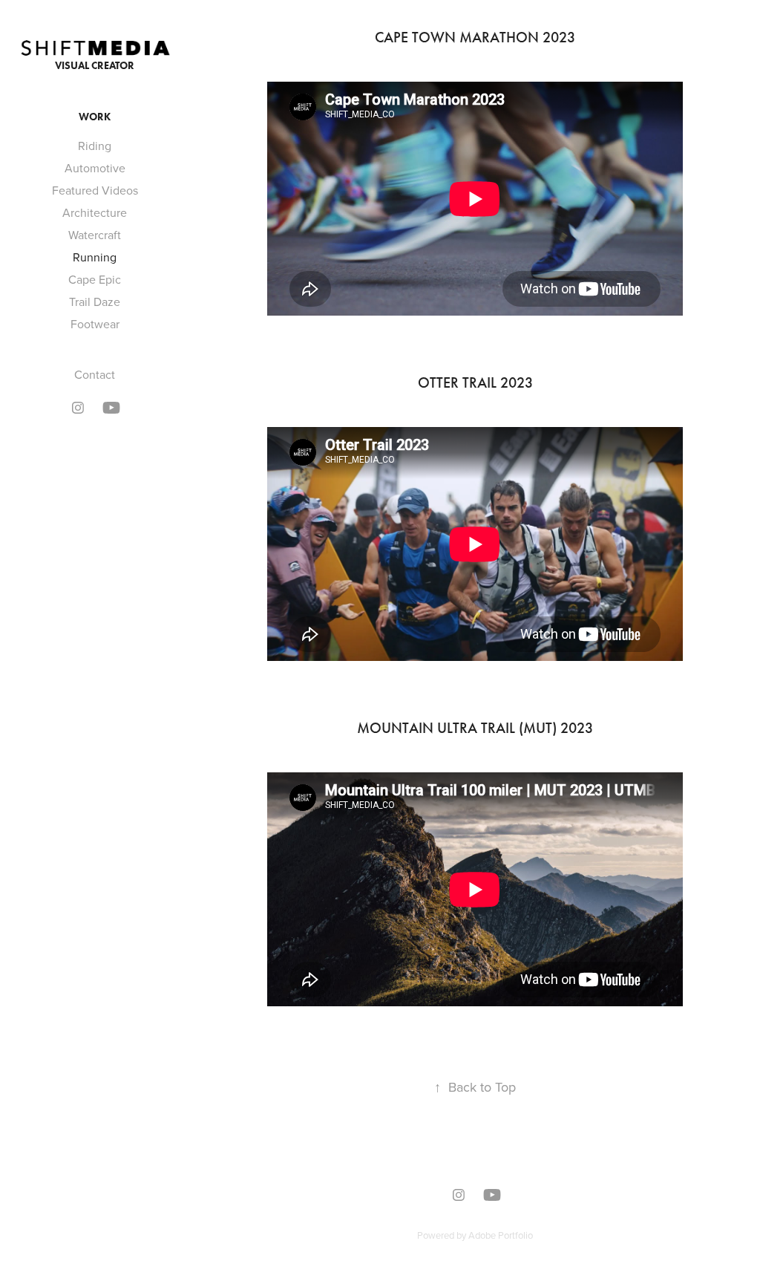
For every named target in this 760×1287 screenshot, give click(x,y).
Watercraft (94, 235)
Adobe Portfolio (500, 1235)
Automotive (95, 168)
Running (95, 257)
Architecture (94, 212)
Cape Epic (94, 279)
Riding (94, 145)
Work (95, 117)
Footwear (95, 324)
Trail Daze (94, 301)
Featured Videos (95, 190)
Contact (94, 374)
